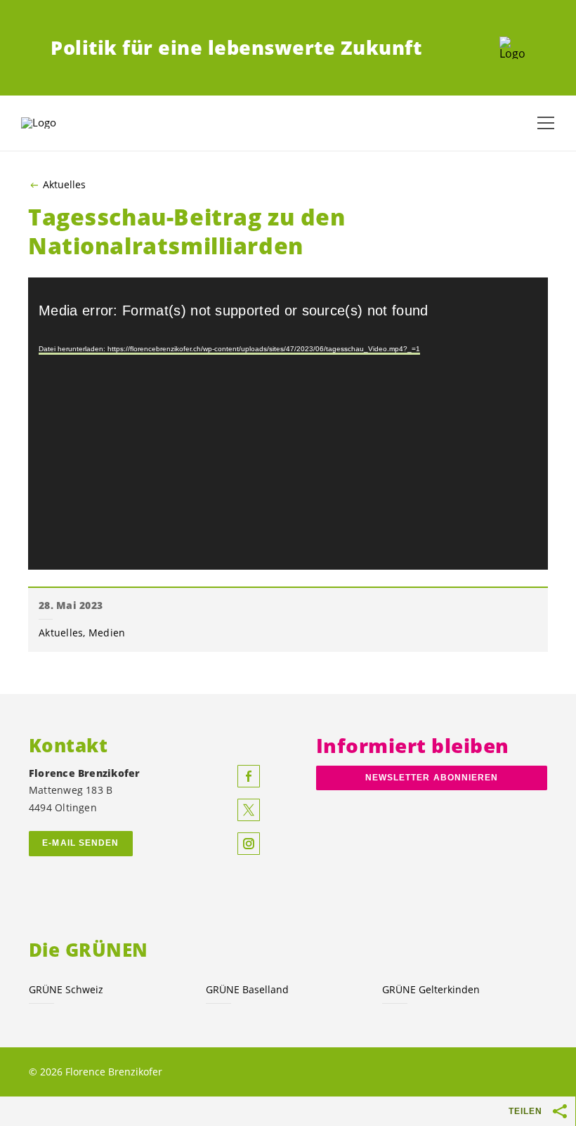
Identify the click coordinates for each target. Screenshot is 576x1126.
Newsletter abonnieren (432, 778)
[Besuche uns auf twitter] (248, 810)
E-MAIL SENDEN (80, 843)
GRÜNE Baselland (247, 989)
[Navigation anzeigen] (545, 122)
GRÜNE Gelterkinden (431, 989)
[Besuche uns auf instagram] (248, 843)
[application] (288, 423)
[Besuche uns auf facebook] (248, 776)
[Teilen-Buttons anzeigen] (560, 1111)
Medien (107, 632)
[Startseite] (512, 48)
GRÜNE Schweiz (66, 989)
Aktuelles (64, 185)
